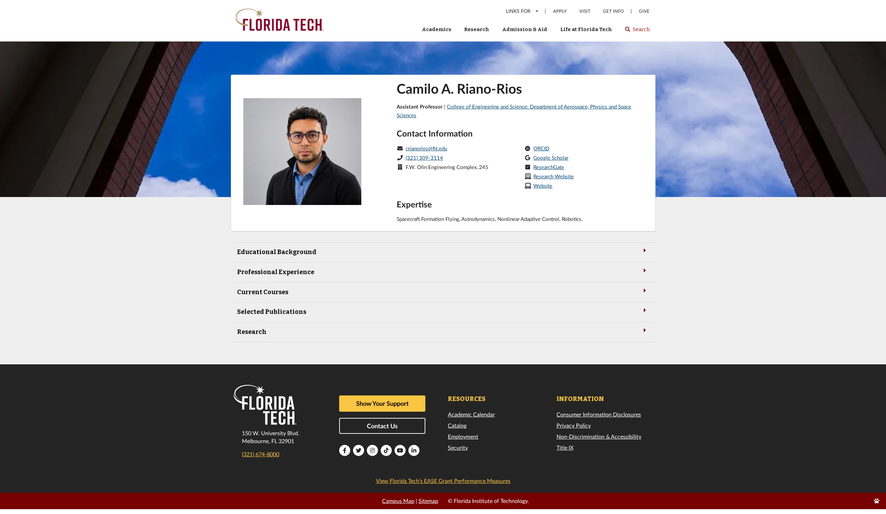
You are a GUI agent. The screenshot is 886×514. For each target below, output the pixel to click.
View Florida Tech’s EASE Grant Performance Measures (443, 480)
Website (542, 186)
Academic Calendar (471, 414)
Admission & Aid (524, 29)
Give (644, 11)
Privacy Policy (574, 425)
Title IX (565, 447)
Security (458, 447)
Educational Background (276, 252)
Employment (463, 436)
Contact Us (382, 426)
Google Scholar (550, 158)
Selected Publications (271, 312)
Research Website (553, 176)
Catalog (457, 425)
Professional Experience (275, 272)
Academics (436, 29)
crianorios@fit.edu (426, 148)
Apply (560, 11)
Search (637, 31)
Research (476, 29)
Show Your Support (382, 403)
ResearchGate (548, 167)
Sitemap (428, 500)
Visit (584, 11)
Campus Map (398, 500)
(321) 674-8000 (260, 454)
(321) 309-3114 (424, 158)
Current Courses (262, 292)
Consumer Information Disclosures (599, 414)
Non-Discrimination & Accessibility (599, 436)
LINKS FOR (518, 11)
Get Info (613, 11)
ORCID (541, 148)
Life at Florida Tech (586, 29)
